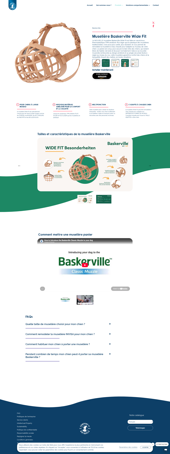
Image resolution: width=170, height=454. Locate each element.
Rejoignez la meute (24, 436)
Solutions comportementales (137, 5)
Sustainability (22, 426)
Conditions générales (25, 440)
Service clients (22, 420)
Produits (118, 5)
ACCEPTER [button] (145, 447)
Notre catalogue (136, 415)
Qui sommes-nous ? (103, 5)
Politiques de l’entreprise (26, 416)
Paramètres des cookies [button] (128, 447)
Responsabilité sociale (25, 433)
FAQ (18, 413)
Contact (156, 5)
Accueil (90, 5)
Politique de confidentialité (27, 430)
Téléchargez (140, 428)
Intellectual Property (24, 423)
